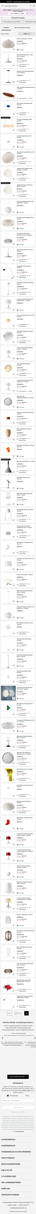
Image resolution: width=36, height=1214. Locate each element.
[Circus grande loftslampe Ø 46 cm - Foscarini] (18, 223)
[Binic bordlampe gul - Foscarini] (18, 774)
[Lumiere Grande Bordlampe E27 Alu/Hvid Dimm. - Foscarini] (18, 304)
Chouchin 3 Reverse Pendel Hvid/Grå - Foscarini (23, 866)
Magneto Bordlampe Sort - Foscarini (23, 478)
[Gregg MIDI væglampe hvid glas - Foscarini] (18, 337)
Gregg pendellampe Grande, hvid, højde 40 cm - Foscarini (25, 202)
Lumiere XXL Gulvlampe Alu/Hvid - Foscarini (25, 283)
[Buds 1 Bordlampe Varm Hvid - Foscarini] (18, 952)
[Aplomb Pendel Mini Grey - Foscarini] (18, 467)
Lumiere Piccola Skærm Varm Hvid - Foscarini (26, 559)
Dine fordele (8, 1158)
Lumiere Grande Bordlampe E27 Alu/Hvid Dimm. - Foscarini (25, 299)
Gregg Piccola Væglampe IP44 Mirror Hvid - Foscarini (24, 688)
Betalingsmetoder (10, 1164)
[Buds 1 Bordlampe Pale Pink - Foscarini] (18, 434)
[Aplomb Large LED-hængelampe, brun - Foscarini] (18, 76)
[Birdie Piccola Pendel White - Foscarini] (18, 676)
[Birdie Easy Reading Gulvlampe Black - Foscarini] (18, 660)
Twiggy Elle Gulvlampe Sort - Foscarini (24, 266)
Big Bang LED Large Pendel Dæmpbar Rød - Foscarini (24, 980)
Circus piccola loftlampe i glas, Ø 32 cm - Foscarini (26, 720)
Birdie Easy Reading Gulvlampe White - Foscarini (25, 591)
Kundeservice (8, 1139)
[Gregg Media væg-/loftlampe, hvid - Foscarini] (18, 157)
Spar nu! (20, 11)
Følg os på (6, 1170)
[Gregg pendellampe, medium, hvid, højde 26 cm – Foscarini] (18, 612)
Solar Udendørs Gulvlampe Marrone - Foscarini (26, 88)
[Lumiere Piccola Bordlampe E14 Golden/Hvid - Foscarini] (18, 385)
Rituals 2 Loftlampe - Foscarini (24, 38)
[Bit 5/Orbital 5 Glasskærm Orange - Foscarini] (18, 450)
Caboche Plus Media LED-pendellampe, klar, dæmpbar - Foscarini (24, 234)
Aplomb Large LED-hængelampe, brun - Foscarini (25, 72)
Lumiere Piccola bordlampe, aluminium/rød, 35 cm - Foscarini (25, 850)
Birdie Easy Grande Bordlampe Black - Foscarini (24, 736)
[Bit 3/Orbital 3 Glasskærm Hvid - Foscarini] (18, 628)
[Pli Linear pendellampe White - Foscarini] (18, 125)
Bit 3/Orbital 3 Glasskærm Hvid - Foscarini (25, 623)
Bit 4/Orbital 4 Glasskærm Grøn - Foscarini (25, 704)
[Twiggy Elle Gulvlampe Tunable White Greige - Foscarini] (18, 1001)
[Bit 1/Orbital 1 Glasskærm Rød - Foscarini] (18, 823)
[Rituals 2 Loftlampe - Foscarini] (18, 44)
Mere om (5, 1188)
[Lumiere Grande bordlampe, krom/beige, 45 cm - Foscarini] (18, 903)
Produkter (6, 27)
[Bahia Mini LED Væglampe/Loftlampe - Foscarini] (18, 401)
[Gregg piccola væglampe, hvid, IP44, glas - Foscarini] (18, 174)
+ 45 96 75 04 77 (23, 1205)
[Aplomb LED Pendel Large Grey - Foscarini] (18, 255)
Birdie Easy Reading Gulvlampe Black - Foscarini (25, 655)
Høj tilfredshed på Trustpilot (21, 1)
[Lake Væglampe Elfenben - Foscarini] (18, 369)
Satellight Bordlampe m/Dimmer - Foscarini (25, 510)
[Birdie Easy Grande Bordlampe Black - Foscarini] (18, 742)
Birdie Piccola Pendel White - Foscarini (24, 671)
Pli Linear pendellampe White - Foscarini (25, 120)
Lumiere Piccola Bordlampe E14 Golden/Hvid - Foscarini (25, 380)
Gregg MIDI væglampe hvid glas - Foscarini (25, 331)
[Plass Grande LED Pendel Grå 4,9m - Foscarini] (18, 936)
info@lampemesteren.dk (19, 1208)
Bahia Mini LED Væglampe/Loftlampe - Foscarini (25, 397)
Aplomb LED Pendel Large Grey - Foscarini (25, 250)
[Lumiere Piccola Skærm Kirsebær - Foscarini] (18, 418)
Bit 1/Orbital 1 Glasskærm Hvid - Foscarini (25, 543)
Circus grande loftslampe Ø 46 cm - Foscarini (26, 218)
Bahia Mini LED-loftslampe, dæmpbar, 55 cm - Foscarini (24, 753)
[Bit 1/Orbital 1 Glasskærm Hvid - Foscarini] (18, 548)
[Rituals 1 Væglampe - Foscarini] (18, 920)
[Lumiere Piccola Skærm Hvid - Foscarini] (18, 141)
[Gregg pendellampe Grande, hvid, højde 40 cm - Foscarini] (18, 207)
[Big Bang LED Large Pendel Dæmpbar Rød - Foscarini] (18, 985)
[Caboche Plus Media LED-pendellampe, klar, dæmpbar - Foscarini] (18, 239)
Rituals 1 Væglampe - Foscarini (25, 914)
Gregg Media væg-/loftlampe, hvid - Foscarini (26, 152)
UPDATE (17, 13)
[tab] (18, 1139)
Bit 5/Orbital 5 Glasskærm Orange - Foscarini (26, 446)
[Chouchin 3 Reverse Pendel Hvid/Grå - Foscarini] (18, 871)
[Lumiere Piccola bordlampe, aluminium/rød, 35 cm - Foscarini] (18, 855)
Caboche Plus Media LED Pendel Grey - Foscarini (25, 964)
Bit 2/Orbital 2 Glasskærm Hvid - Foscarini (25, 785)
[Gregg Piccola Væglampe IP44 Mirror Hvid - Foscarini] (18, 693)
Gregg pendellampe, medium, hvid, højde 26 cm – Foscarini (26, 607)
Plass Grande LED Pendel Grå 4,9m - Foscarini (26, 931)
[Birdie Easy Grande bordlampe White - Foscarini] (18, 499)
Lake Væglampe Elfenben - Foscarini (24, 364)
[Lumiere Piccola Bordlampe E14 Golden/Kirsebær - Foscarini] (18, 839)
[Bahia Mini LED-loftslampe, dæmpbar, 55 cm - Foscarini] (18, 758)
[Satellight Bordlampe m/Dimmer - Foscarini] (18, 515)
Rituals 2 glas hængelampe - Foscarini (24, 802)
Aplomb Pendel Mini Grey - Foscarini (26, 461)
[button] (13, 49)
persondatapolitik (19, 1131)
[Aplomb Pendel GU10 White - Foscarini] (18, 644)
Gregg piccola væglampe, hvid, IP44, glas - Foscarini (24, 169)
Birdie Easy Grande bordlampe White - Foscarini (24, 494)
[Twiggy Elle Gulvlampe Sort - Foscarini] (18, 271)
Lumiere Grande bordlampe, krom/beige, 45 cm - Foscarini (24, 898)
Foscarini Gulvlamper (11, 22)
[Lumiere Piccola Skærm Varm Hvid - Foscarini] (18, 564)
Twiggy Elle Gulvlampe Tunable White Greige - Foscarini (25, 996)
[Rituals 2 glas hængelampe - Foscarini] (18, 807)
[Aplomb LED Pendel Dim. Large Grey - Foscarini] (18, 60)
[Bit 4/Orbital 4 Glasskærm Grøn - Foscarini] (18, 709)
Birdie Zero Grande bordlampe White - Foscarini (24, 882)
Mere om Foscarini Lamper (22, 27)
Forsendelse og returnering (16, 1152)
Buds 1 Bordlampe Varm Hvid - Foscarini (25, 947)
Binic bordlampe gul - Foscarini (25, 769)
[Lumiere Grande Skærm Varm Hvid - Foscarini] (18, 320)
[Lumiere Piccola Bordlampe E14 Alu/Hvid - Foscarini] (18, 353)
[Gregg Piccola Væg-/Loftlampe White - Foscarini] (18, 190)
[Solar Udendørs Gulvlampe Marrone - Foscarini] (18, 93)
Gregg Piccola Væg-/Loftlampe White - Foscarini (25, 185)
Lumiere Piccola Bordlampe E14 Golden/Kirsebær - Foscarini (25, 834)
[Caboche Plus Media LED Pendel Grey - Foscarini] (18, 969)
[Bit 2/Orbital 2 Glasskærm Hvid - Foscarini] (18, 790)
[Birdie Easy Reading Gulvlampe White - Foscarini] (18, 596)
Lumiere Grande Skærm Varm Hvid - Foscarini (26, 315)
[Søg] (30, 6)
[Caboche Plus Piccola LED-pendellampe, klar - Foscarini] (18, 531)
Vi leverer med (8, 1176)
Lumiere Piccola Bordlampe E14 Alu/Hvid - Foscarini (25, 348)
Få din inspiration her (17, 1077)
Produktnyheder (10, 1195)
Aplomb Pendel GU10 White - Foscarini (24, 639)
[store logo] (11, 6)
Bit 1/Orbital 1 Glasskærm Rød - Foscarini (25, 818)
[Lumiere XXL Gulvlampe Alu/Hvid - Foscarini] (18, 288)
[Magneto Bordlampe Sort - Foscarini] (18, 483)
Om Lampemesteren (11, 1182)
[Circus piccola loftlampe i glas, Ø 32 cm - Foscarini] (18, 725)
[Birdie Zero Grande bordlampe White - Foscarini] (18, 887)
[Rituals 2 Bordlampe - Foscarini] (18, 580)
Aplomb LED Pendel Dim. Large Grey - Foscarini (25, 55)
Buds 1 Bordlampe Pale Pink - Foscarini (24, 429)
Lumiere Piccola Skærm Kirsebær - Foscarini (25, 413)
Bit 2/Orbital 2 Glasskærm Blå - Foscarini (25, 104)
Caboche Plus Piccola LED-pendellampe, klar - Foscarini (24, 526)
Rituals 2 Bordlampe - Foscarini (25, 574)
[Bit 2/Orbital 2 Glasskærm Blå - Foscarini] (18, 109)
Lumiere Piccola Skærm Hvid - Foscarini (24, 136)
